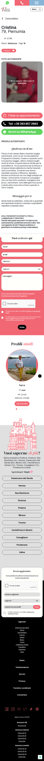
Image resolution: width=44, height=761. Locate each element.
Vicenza (22, 500)
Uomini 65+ (22, 757)
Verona (22, 486)
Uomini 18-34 (22, 748)
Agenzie (22, 622)
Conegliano (22, 537)
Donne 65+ (22, 741)
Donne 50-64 (22, 738)
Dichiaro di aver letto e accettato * (23, 312)
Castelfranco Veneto (22, 530)
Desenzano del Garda (22, 478)
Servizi (22, 674)
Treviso (22, 523)
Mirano (22, 515)
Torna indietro (11, 18)
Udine (22, 552)
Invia (22, 327)
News (22, 660)
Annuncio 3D (22, 725)
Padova (22, 508)
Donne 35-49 (22, 736)
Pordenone (22, 545)
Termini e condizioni (22, 688)
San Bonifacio (22, 493)
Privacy (22, 681)
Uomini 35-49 (22, 751)
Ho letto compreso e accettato (21, 612)
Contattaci (22, 695)
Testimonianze (22, 667)
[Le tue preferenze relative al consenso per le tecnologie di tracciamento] (40, 757)
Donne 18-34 (22, 733)
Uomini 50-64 (22, 754)
